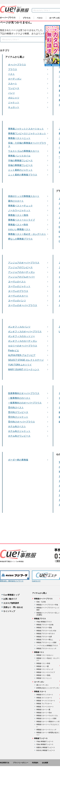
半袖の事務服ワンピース (20, 160)
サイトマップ (9, 611)
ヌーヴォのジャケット (19, 286)
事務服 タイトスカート (44, 697)
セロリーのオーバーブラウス (22, 346)
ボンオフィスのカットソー (21, 336)
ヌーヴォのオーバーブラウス (22, 305)
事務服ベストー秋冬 (18, 224)
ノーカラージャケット (19, 210)
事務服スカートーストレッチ (46, 729)
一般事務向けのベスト (19, 398)
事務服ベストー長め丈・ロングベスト (27, 234)
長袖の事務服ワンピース (20, 165)
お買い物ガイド (10, 599)
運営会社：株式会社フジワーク (11, 581)
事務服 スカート (40, 691)
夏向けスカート (16, 201)
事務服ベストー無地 (18, 215)
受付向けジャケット (18, 417)
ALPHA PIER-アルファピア (21, 355)
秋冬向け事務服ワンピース (45, 750)
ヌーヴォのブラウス (18, 291)
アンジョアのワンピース (20, 267)
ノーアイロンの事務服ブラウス (47, 645)
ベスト (40, 18)
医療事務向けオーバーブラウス (23, 393)
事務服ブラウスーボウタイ (45, 633)
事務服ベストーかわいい (44, 655)
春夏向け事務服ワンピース (45, 747)
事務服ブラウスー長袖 (44, 627)
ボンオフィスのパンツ (19, 327)
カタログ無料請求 (11, 603)
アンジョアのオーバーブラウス (23, 262)
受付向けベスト (16, 407)
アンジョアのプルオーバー (21, 277)
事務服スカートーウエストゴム (47, 715)
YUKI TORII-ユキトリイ (20, 365)
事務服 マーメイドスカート (45, 700)
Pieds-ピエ (13, 350)
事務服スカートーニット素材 (46, 718)
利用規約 (35, 762)
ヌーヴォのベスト (17, 281)
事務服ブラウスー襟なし (44, 639)
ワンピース (13, 88)
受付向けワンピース (18, 412)
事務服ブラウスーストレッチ (46, 648)
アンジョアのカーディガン (21, 272)
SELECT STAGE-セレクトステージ (26, 360)
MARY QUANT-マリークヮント (23, 369)
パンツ (11, 93)
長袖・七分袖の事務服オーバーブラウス (27, 144)
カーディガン (14, 79)
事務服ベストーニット (19, 138)
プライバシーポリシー (20, 762)
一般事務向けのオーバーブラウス (25, 403)
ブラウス (27, 18)
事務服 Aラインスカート (44, 694)
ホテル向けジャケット (19, 431)
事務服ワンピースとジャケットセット (27, 133)
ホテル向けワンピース (19, 436)
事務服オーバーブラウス (43, 599)
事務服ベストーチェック (20, 205)
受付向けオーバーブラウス (21, 422)
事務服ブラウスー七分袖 (44, 624)
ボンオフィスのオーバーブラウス (25, 331)
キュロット (13, 107)
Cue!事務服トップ (11, 595)
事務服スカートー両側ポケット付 (47, 721)
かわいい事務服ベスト (19, 229)
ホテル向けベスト (17, 426)
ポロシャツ (13, 98)
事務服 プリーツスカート (45, 706)
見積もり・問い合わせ (13, 607)
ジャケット (13, 102)
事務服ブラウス (40, 619)
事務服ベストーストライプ (21, 220)
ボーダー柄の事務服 (18, 460)
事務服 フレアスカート (44, 703)
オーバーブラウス (8, 17)
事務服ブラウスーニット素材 (46, 642)
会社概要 (45, 762)
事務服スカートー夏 (43, 709)
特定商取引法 (4, 762)
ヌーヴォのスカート (18, 296)
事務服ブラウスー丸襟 (44, 636)
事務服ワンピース (41, 738)
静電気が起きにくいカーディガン (47, 688)
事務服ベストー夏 (42, 666)
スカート (12, 83)
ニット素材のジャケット (20, 170)
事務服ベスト (39, 652)
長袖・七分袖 (41, 602)
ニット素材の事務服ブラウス (22, 175)
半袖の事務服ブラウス (44, 622)
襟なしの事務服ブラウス (20, 239)
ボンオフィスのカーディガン (22, 341)
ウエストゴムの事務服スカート (23, 151)
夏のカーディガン (42, 685)
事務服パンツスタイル (19, 156)
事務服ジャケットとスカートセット (26, 129)
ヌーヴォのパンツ (17, 300)
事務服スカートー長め (44, 712)
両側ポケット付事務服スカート (23, 196)
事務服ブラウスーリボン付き (46, 630)
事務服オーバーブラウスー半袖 (47, 605)
